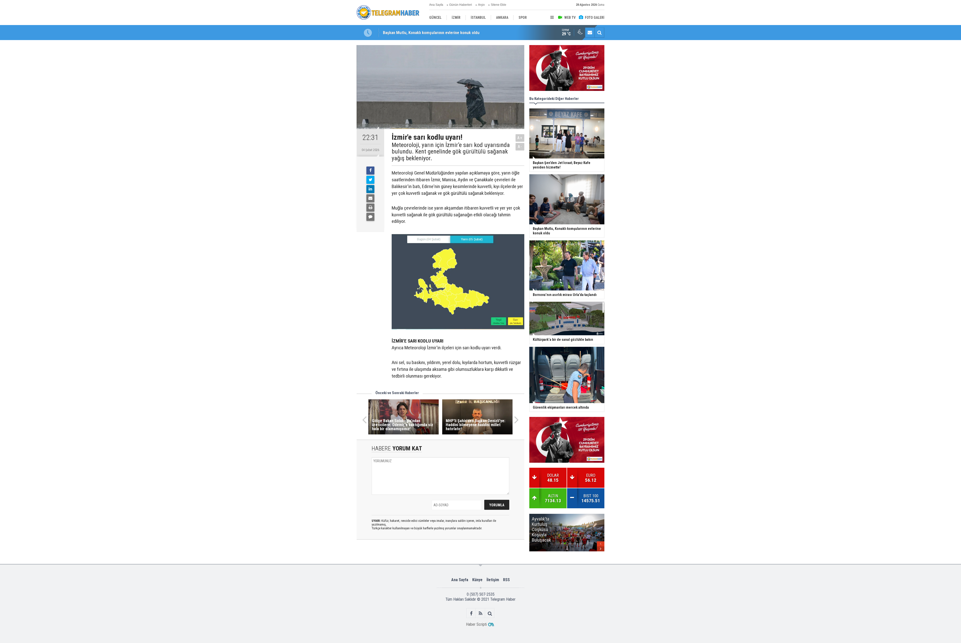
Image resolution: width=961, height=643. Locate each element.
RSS (506, 579)
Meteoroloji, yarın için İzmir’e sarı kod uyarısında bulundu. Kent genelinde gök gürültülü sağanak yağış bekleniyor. (451, 152)
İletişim (493, 579)
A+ (520, 137)
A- (520, 146)
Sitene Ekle (498, 5)
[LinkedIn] (370, 189)
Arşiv (481, 5)
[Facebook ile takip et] (471, 613)
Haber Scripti (476, 624)
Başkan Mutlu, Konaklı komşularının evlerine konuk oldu (431, 32)
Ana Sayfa (436, 5)
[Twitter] (370, 180)
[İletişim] (590, 33)
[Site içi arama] (599, 33)
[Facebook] (370, 171)
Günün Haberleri (460, 5)
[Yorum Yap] (370, 217)
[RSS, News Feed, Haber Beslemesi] (480, 613)
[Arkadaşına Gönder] (370, 198)
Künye (477, 579)
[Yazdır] (370, 208)
